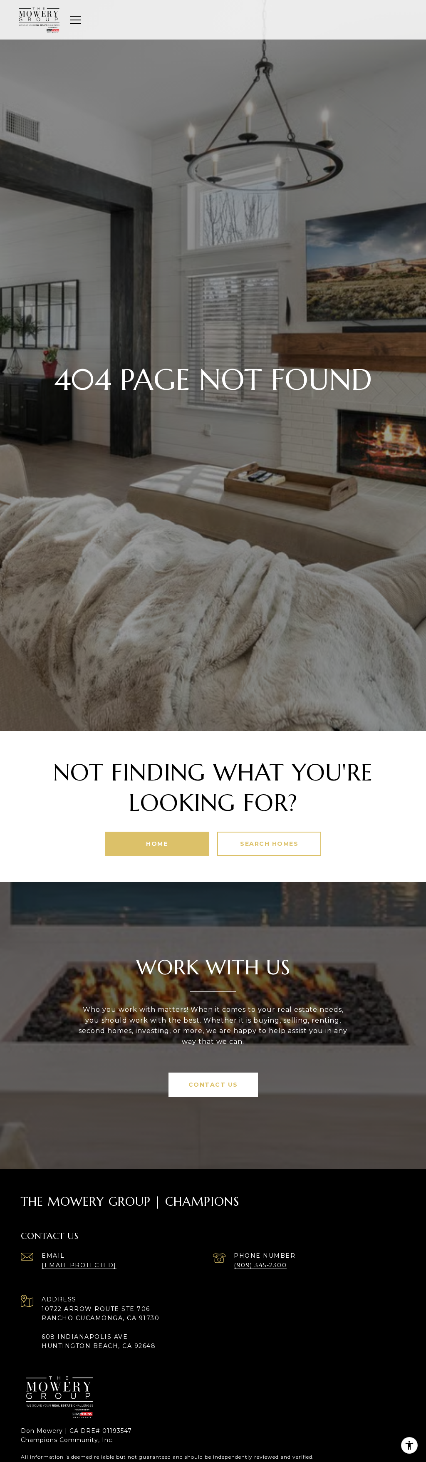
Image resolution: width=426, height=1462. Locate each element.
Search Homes (269, 843)
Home (157, 843)
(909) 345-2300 (260, 1265)
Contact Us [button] (213, 1084)
